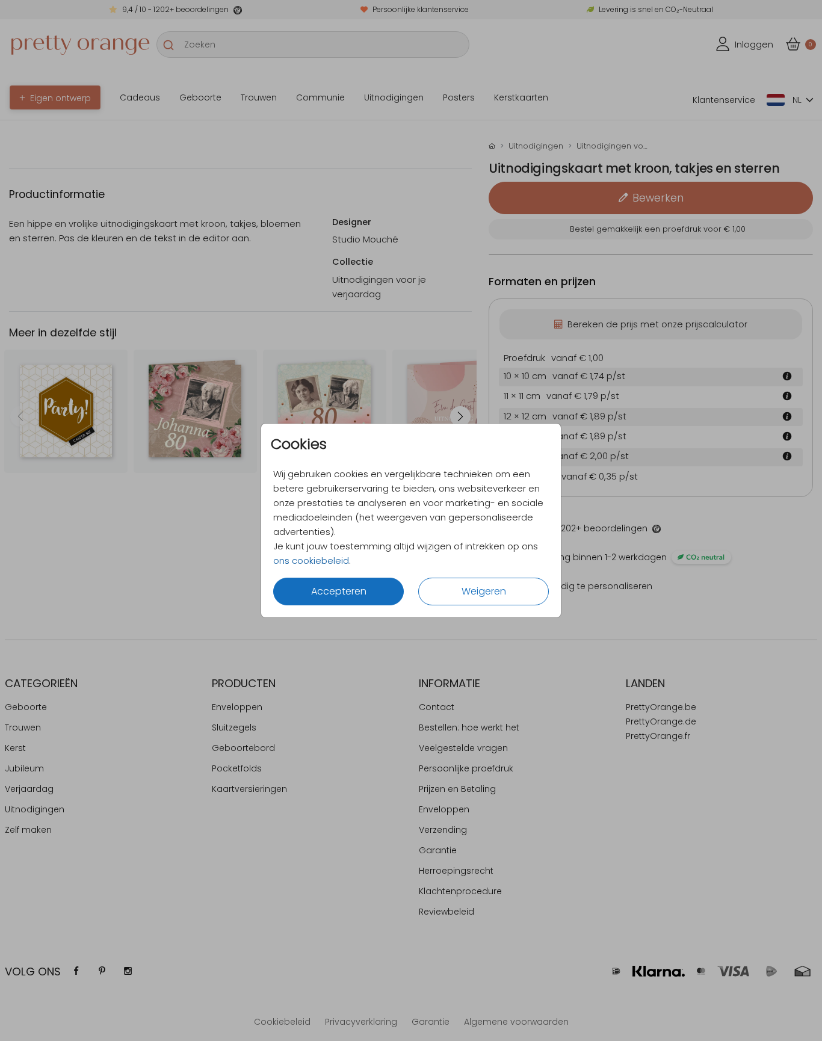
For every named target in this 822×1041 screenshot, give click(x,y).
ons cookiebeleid (311, 560)
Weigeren (484, 591)
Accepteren (338, 591)
